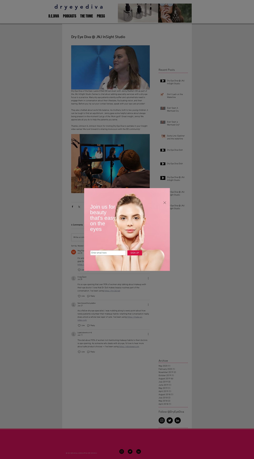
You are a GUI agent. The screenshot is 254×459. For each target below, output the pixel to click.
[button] (164, 202)
